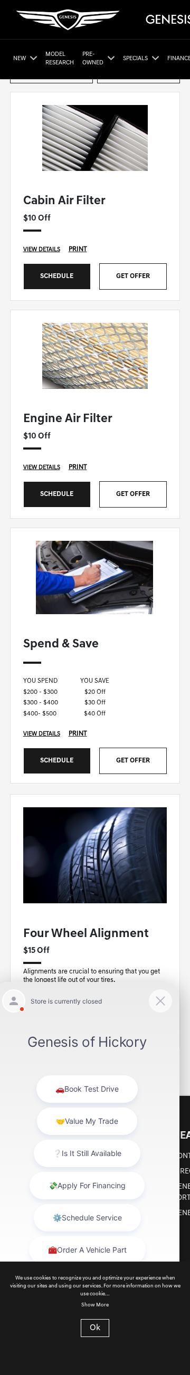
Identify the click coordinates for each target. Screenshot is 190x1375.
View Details (41, 250)
